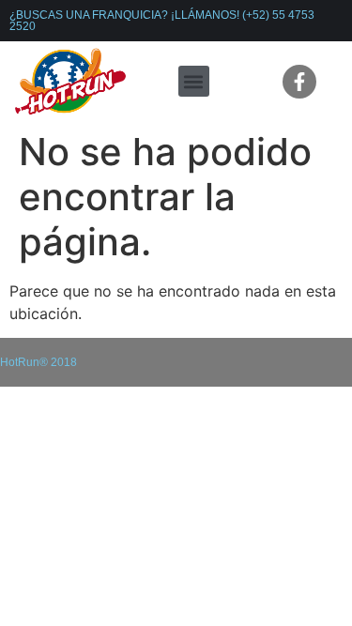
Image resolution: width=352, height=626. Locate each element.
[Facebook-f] (299, 82)
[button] (193, 81)
